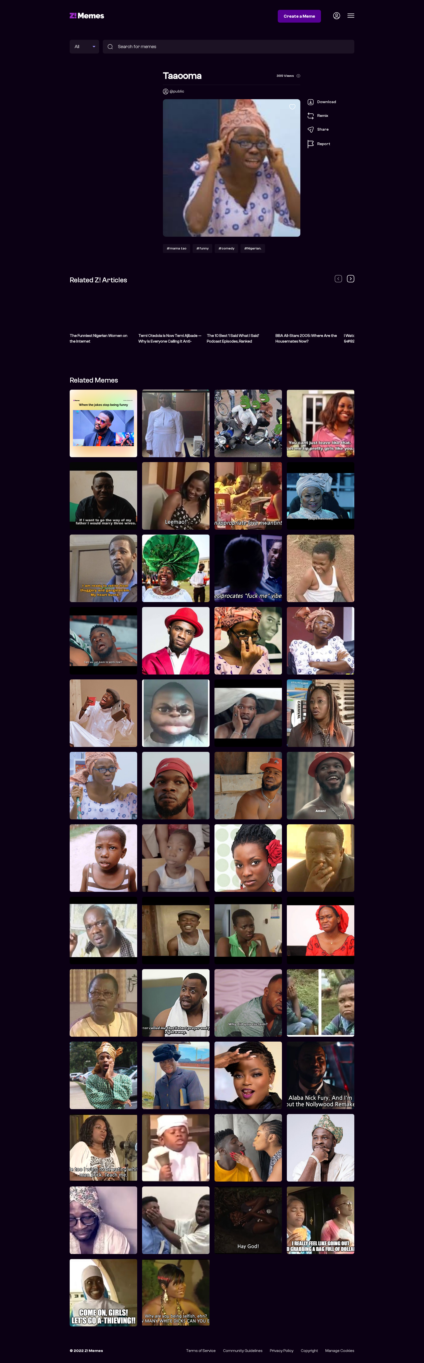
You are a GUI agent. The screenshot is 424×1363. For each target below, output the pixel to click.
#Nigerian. (252, 248)
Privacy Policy (281, 1351)
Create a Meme (299, 16)
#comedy (226, 248)
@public (177, 91)
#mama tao (176, 248)
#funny (202, 248)
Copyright (309, 1351)
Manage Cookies (339, 1351)
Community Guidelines (243, 1351)
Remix (322, 115)
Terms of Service (201, 1351)
